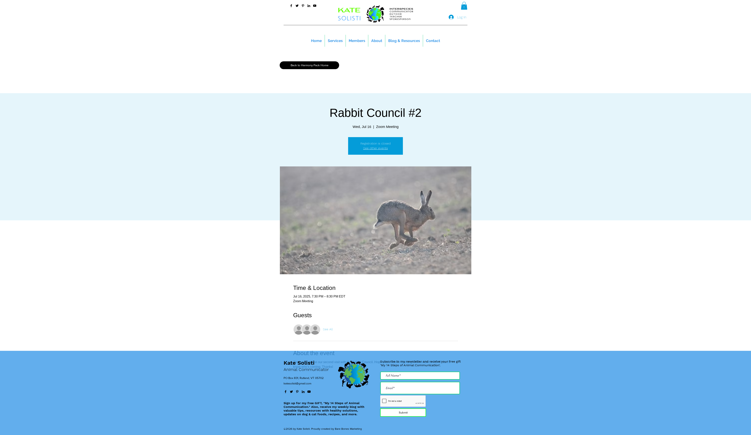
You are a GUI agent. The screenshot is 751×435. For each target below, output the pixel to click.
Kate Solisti (299, 363)
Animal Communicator (306, 369)
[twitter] (297, 6)
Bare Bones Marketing (348, 428)
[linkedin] (309, 6)
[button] (464, 6)
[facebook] (291, 6)
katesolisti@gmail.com (297, 383)
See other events (375, 148)
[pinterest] (303, 6)
